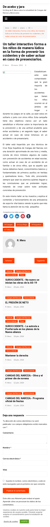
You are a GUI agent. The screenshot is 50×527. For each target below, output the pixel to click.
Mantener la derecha (16, 355)
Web (5, 470)
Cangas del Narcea (23, 271)
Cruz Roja (23, 224)
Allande (9, 271)
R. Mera (6, 65)
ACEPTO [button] (24, 521)
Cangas (9, 224)
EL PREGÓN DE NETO (17, 302)
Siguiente (41, 260)
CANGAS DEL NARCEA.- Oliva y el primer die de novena (24, 377)
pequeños (37, 224)
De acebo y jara (13, 7)
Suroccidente (12, 275)
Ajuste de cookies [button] (11, 521)
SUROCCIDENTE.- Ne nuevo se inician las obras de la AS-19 (22, 281)
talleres (9, 229)
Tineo (22, 275)
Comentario (8, 433)
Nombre (7, 447)
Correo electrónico (12, 458)
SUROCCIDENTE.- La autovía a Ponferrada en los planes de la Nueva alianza (22, 329)
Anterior (8, 260)
